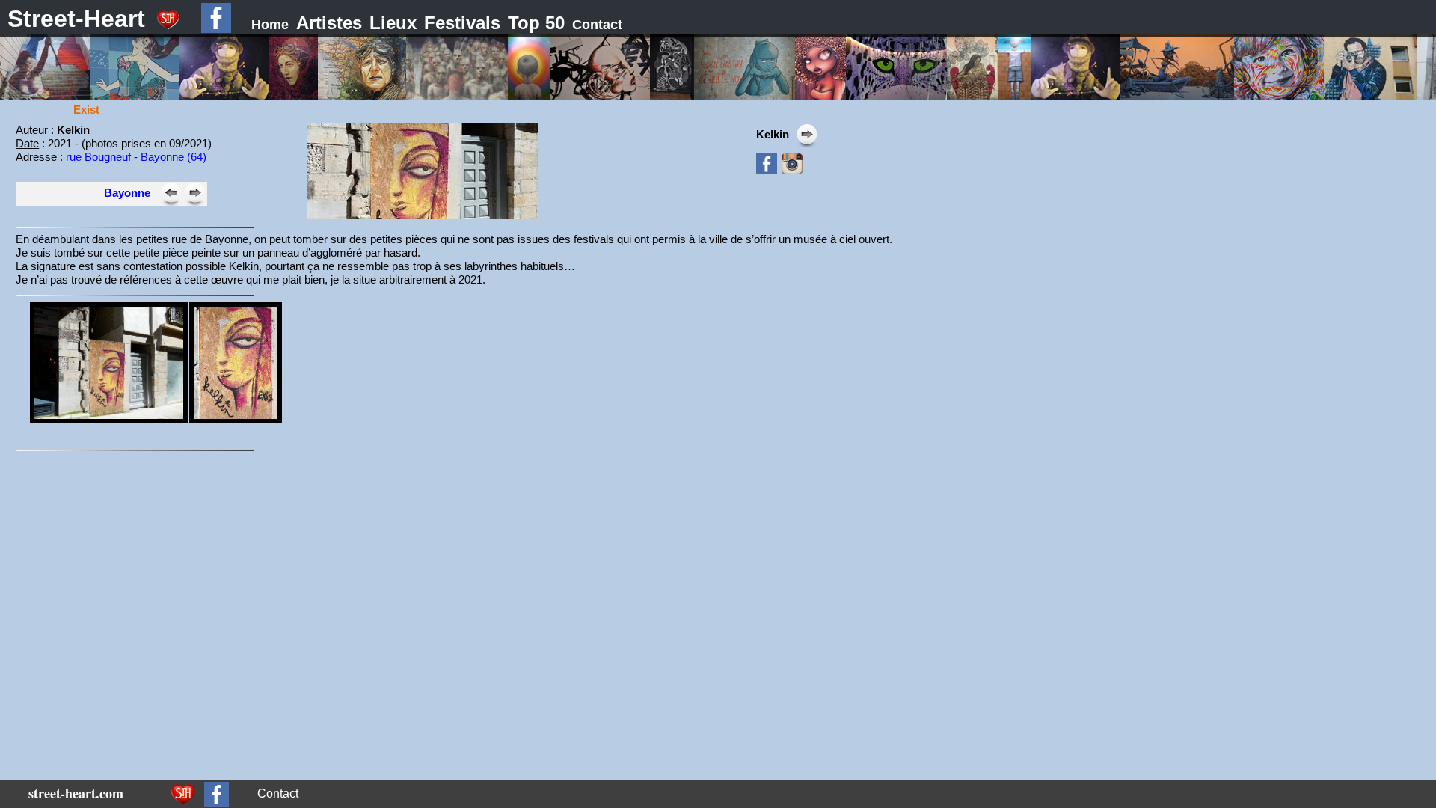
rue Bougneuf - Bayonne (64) (136, 156)
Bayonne (127, 192)
